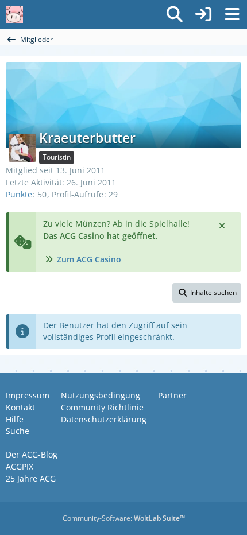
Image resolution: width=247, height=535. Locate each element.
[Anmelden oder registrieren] (203, 14)
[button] (206, 293)
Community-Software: (124, 518)
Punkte (19, 194)
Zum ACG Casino (89, 259)
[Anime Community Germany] (14, 14)
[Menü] (232, 14)
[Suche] (174, 14)
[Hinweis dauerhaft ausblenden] (223, 225)
